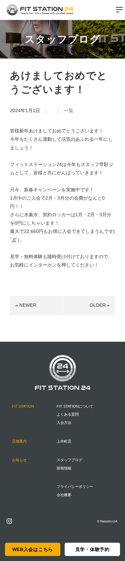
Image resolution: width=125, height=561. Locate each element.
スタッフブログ (69, 460)
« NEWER (25, 305)
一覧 (68, 110)
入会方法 (64, 423)
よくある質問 (68, 414)
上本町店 (64, 441)
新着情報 (64, 468)
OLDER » (100, 305)
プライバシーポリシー (75, 486)
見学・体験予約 (92, 549)
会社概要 (64, 495)
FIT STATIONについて (75, 406)
